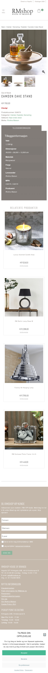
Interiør (8, 27)
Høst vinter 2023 (15, 117)
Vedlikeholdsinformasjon (10, 596)
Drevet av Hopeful (26, 1)
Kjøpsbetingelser (7, 588)
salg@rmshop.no (14, 575)
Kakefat (24, 27)
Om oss (4, 599)
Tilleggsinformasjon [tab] (21, 128)
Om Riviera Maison (8, 601)
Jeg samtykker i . (17, 546)
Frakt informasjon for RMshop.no (14, 591)
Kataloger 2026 (40, 1)
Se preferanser (24, 665)
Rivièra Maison (13, 120)
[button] (45, 634)
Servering (16, 27)
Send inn (6, 553)
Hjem (3, 27)
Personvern (28, 670)
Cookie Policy (19, 670)
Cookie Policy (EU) (8, 604)
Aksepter (24, 653)
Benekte (24, 659)
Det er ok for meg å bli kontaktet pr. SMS (18, 542)
